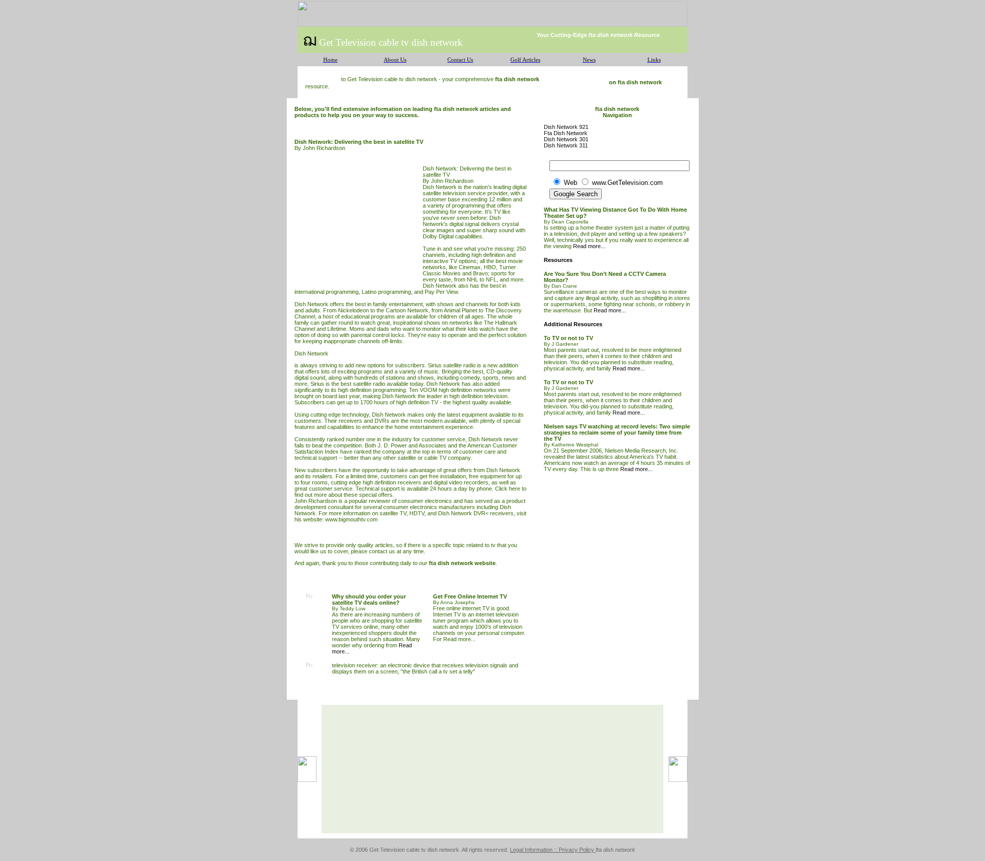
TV (497, 212)
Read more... (459, 639)
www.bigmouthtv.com (351, 519)
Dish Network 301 (566, 139)
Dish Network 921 (566, 127)
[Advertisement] (358, 223)
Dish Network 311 (566, 145)
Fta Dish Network (565, 133)
